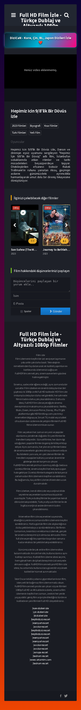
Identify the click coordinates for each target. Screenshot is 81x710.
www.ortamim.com (40, 659)
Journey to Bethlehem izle (59, 249)
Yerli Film (35, 132)
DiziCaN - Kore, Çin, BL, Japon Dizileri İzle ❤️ (40, 40)
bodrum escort (40, 656)
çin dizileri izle (40, 612)
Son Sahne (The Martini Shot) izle (32, 249)
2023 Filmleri (19, 126)
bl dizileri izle (40, 615)
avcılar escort (41, 626)
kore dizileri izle (41, 608)
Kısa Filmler (50, 126)
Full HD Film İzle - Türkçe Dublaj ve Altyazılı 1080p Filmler (40, 23)
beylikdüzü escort (41, 619)
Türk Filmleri (19, 132)
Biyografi (35, 126)
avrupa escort (41, 652)
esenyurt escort (41, 623)
